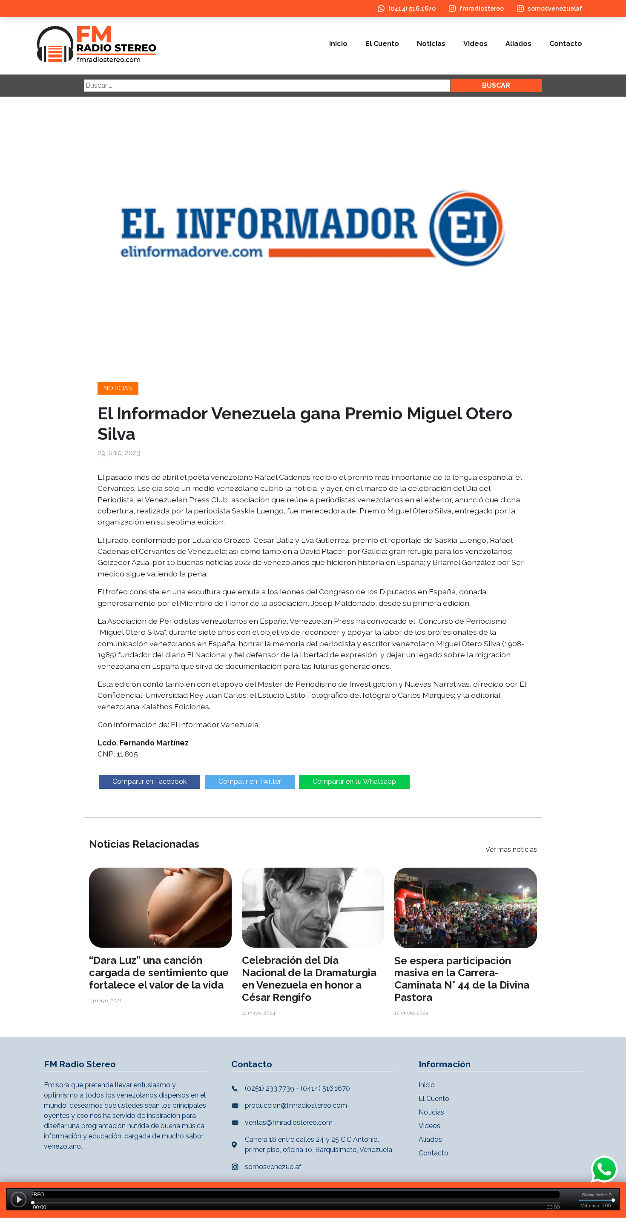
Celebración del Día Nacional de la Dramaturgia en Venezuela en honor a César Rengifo (309, 978)
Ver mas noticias (511, 849)
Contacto (565, 44)
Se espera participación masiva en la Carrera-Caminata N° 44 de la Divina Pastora (461, 978)
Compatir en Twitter (249, 781)
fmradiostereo (481, 8)
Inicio (338, 44)
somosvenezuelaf (555, 8)
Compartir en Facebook (149, 781)
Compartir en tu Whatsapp (354, 781)
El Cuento (382, 44)
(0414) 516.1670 (412, 8)
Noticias (431, 44)
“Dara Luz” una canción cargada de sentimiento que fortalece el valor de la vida (159, 972)
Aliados (518, 44)
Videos (475, 44)
